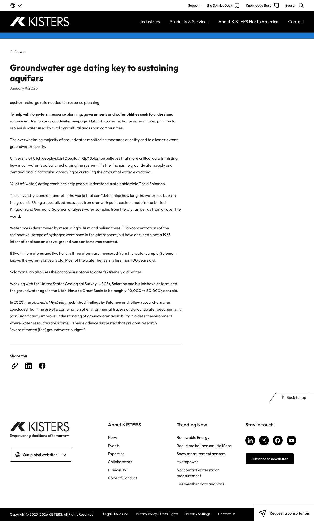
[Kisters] (46, 21)
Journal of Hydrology (50, 302)
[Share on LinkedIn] (28, 366)
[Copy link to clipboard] (15, 366)
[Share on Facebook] (42, 366)
